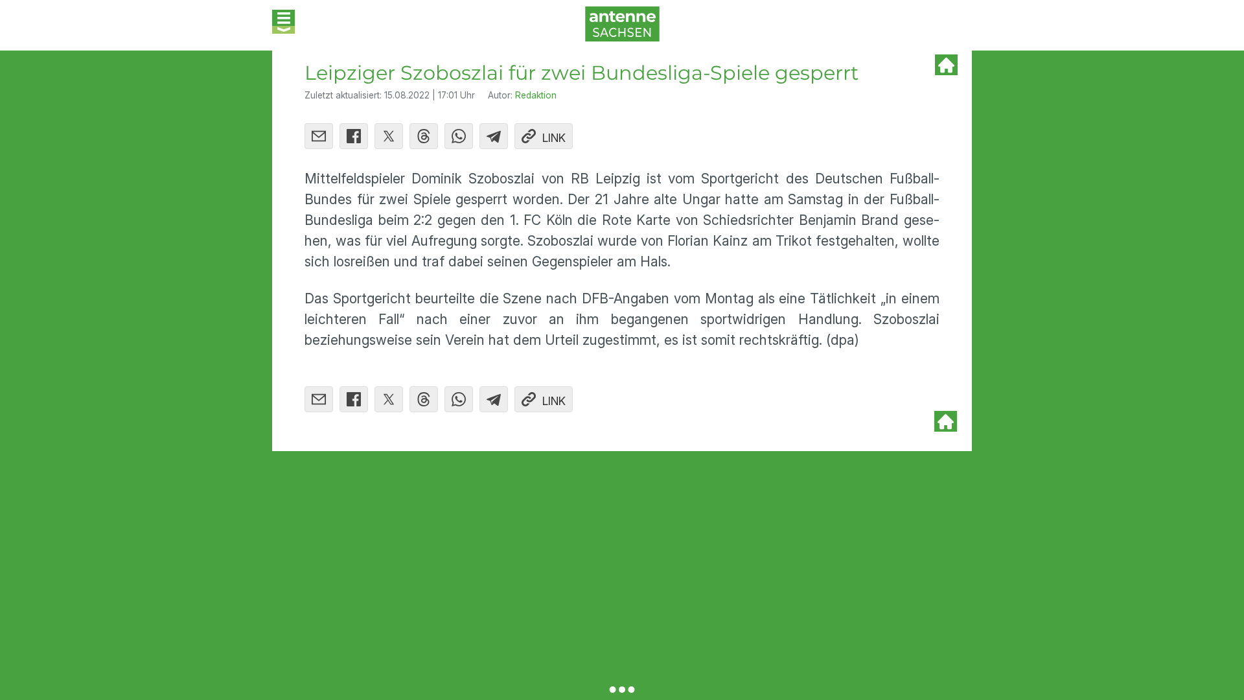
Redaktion (536, 95)
